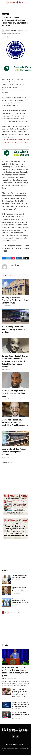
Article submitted (11, 30)
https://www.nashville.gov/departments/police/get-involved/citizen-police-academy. (15, 142)
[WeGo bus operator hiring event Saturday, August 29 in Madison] (15, 316)
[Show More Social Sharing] (11, 37)
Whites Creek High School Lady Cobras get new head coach (13, 393)
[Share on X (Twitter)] (5, 37)
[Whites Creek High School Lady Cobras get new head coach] (15, 380)
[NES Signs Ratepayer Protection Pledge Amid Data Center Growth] (15, 287)
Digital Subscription (15, 742)
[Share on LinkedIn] (8, 37)
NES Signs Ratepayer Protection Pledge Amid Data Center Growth (15, 300)
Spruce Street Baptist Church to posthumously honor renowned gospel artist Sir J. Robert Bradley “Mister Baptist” (15, 361)
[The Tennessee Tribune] (14, 2)
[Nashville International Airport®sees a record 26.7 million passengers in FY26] (6, 602)
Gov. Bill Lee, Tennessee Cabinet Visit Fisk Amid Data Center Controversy (20, 714)
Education (5, 663)
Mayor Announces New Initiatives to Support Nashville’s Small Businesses (15, 422)
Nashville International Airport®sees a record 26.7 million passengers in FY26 (20, 600)
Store (25, 742)
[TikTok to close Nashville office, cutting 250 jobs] (6, 579)
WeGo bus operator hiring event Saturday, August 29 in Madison (15, 329)
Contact (22, 744)
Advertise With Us (12, 744)
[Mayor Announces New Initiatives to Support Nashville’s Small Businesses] (15, 409)
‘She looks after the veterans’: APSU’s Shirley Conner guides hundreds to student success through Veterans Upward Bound (20, 693)
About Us (5, 742)
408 (15, 612)
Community (5, 14)
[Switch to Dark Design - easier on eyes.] (26, 2)
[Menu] (3, 3)
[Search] (28, 3)
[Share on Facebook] (3, 37)
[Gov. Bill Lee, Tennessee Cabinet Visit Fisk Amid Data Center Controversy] (6, 714)
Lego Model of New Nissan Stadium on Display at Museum (14, 452)
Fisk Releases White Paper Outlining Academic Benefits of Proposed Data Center (20, 704)
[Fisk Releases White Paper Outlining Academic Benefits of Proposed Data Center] (6, 705)
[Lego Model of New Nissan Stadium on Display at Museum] (15, 438)
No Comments (7, 33)
